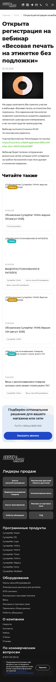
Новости (7, 624)
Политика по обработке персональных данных (19, 672)
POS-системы (10, 591)
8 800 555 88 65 (11, 657)
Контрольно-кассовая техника (19, 595)
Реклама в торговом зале (41, 505)
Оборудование (16, 578)
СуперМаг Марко (12, 562)
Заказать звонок (28, 435)
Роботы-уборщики (15, 515)
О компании (13, 619)
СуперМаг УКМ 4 (12, 558)
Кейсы (6, 632)
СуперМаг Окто (11, 567)
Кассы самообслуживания (15, 481)
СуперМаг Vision (11, 533)
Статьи (6, 637)
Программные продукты (24, 528)
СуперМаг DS (10, 537)
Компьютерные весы (41, 493)
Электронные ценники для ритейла (22, 587)
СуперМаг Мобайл (12, 571)
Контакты (8, 628)
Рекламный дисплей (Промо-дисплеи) (41, 481)
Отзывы (7, 641)
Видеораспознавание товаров (14, 493)
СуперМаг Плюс (11, 554)
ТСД (41, 515)
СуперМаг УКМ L (11, 545)
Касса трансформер (15, 505)
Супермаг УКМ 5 (11, 550)
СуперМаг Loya (11, 541)
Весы (5, 600)
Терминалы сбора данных (16, 608)
